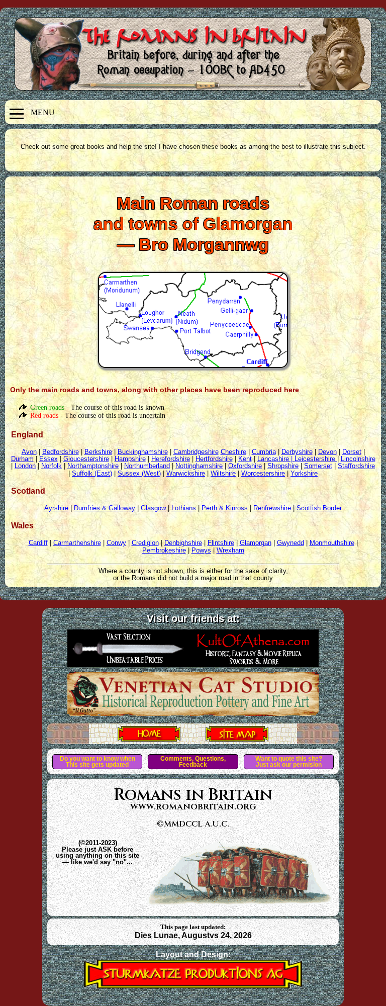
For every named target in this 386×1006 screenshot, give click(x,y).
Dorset (351, 451)
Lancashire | (276, 459)
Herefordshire (170, 459)
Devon (327, 451)
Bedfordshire (60, 451)
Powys (201, 550)
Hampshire (130, 459)
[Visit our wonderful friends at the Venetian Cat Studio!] (193, 713)
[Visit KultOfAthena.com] (193, 664)
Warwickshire (185, 473)
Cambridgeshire (196, 451)
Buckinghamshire (143, 451)
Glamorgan (255, 542)
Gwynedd (290, 542)
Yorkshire (304, 473)
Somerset (318, 466)
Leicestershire (316, 459)
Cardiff (38, 542)
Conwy (116, 542)
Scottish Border (319, 508)
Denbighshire (183, 542)
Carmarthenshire (77, 542)
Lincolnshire (358, 459)
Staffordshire (356, 466)
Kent (245, 459)
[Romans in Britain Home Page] (149, 739)
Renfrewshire (272, 508)
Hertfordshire (214, 459)
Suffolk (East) (92, 473)
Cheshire (233, 451)
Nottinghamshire (199, 466)
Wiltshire (223, 473)
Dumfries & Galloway (104, 508)
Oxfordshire (245, 466)
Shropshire (283, 466)
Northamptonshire (93, 466)
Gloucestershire (86, 459)
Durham (22, 459)
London (25, 466)
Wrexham (230, 550)
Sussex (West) (139, 473)
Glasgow (153, 508)
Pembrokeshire (164, 550)
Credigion (145, 542)
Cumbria (264, 451)
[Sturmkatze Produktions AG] (193, 985)
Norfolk (51, 466)
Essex (48, 459)
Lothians (183, 508)
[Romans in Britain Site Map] (237, 739)
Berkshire (98, 451)
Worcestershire (263, 473)
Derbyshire (297, 451)
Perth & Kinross (225, 508)
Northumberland (147, 466)
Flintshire (221, 542)
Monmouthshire (332, 542)
